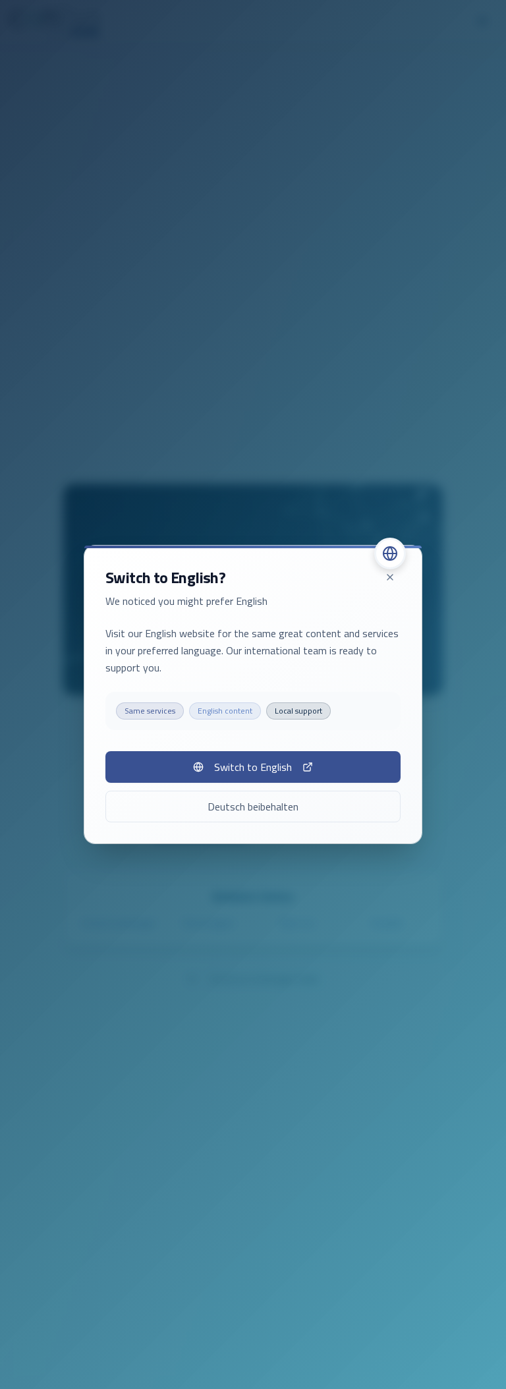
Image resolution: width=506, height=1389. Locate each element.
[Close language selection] (390, 577)
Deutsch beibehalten (253, 806)
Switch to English (253, 767)
